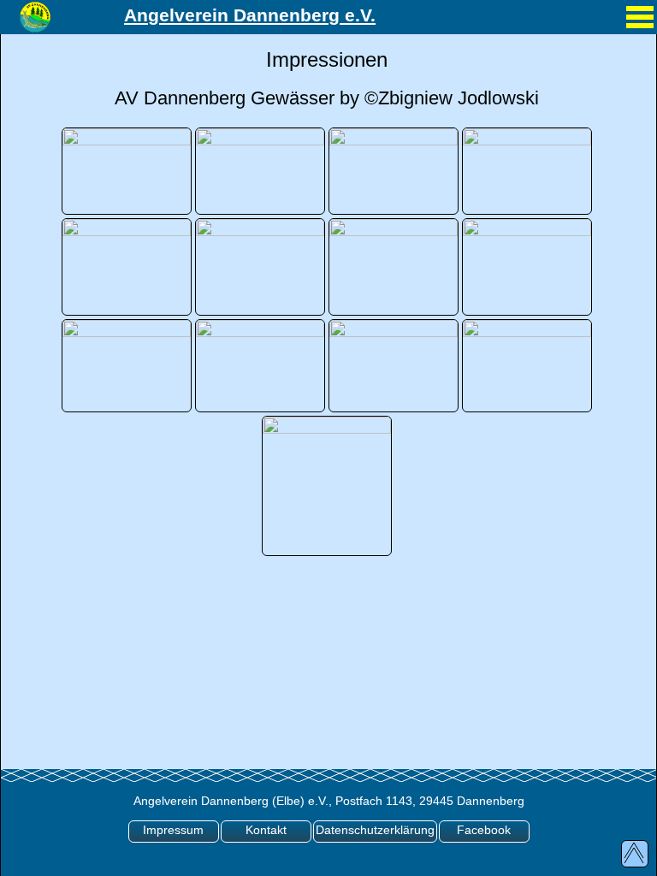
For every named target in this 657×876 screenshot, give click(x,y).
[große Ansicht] (126, 169)
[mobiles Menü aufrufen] (640, 30)
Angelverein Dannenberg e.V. (250, 15)
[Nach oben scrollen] (634, 853)
